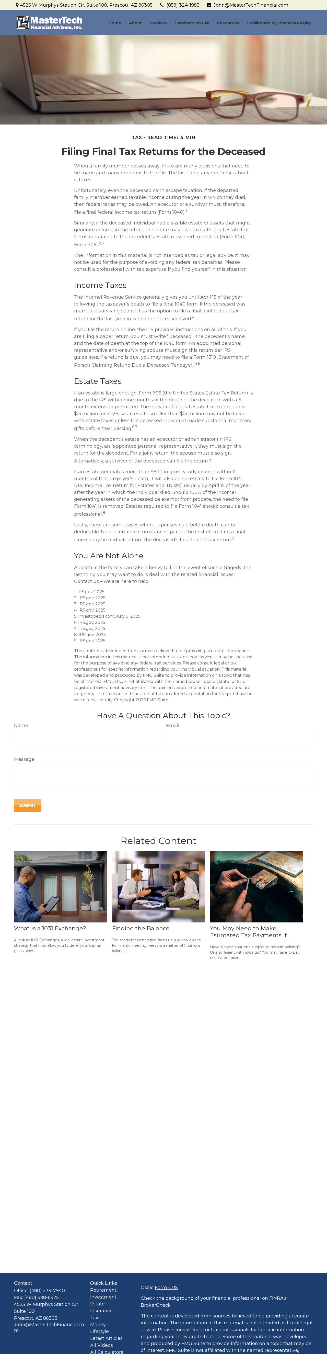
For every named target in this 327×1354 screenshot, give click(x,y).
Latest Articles (106, 1338)
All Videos (101, 1345)
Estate (97, 1304)
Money (98, 1324)
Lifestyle (99, 1331)
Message (24, 759)
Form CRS (166, 1287)
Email (172, 725)
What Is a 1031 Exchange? (50, 928)
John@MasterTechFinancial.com (251, 5)
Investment (103, 1297)
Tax (94, 1318)
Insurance (101, 1311)
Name (21, 725)
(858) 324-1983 (183, 5)
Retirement (103, 1290)
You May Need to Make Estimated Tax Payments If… (250, 932)
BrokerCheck (156, 1305)
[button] (115, 22)
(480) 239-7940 (47, 1290)
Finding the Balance (141, 928)
